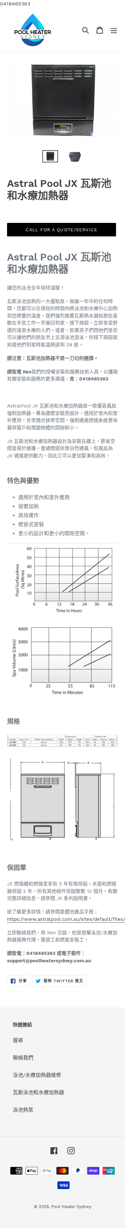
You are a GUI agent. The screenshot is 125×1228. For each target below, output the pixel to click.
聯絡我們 (23, 1058)
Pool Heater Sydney (71, 1206)
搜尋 (18, 1040)
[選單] (114, 30)
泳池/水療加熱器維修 (37, 1075)
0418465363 (15, 4)
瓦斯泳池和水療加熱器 (38, 1092)
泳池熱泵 (23, 1110)
